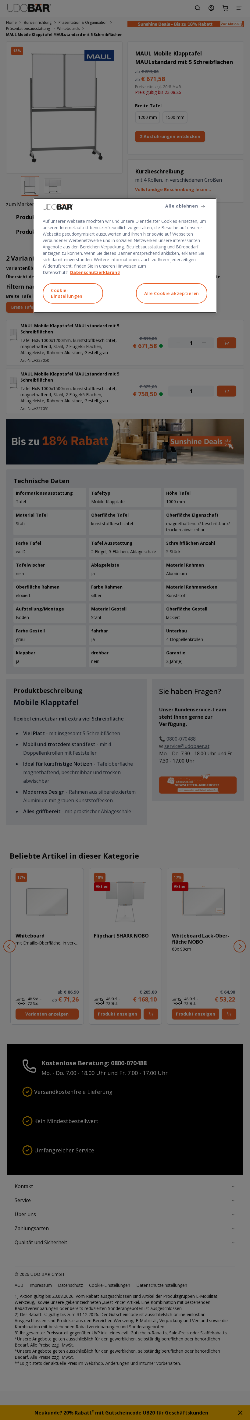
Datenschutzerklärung (95, 272)
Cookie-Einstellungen (67, 293)
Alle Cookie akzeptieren (171, 293)
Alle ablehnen (181, 206)
